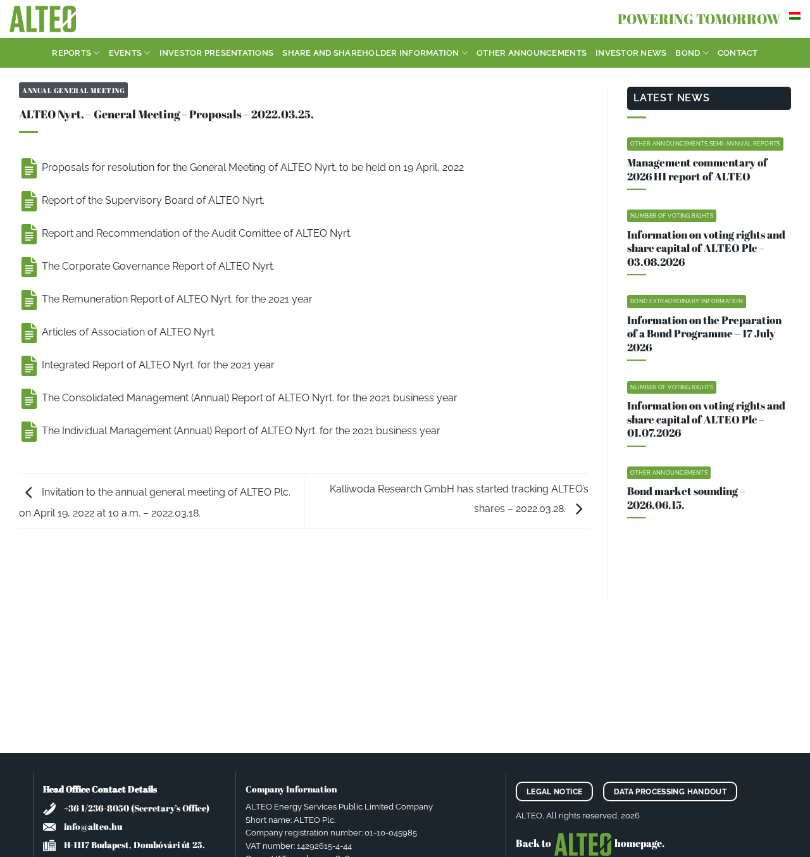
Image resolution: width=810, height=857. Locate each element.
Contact (738, 53)
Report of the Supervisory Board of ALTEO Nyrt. (152, 200)
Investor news (630, 53)
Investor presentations (216, 53)
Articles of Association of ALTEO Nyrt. (127, 332)
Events (125, 53)
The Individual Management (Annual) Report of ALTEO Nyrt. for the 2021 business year (239, 431)
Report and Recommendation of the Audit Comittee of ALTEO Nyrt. (195, 233)
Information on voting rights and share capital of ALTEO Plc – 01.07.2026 (706, 419)
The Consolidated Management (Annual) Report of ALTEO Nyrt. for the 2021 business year (248, 398)
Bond (687, 53)
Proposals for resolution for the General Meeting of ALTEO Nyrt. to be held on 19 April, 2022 (251, 167)
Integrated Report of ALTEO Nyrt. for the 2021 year (157, 365)
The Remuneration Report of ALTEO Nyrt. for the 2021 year (176, 299)
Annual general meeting (73, 90)
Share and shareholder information (370, 53)
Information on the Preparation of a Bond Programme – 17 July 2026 (704, 333)
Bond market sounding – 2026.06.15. (686, 497)
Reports (71, 53)
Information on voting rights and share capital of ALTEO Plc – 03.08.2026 (706, 248)
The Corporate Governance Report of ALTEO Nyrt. (157, 266)
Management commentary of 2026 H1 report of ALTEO (697, 169)
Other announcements (532, 53)
